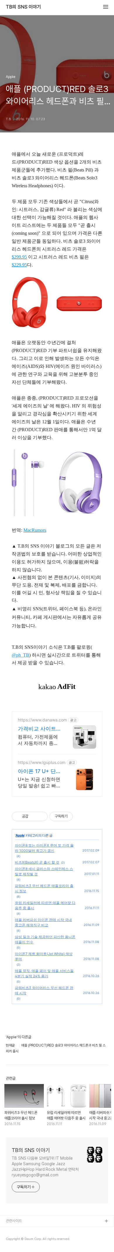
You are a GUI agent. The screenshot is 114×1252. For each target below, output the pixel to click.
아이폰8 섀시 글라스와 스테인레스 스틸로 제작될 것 (44, 871)
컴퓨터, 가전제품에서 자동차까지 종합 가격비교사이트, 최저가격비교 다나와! (38, 740)
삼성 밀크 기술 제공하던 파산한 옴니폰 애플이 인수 (45, 939)
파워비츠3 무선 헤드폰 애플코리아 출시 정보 (44, 888)
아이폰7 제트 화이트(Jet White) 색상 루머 (43, 956)
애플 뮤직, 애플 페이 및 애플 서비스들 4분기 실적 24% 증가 (44, 973)
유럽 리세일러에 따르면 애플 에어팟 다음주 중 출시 (45, 905)
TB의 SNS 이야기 (23, 7)
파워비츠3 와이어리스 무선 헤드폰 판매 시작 (44, 990)
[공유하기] (33, 816)
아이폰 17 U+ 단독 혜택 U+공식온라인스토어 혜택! (39, 771)
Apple (19, 835)
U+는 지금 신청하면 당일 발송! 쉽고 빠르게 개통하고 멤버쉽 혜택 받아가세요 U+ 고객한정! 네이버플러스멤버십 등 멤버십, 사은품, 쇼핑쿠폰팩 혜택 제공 (39, 782)
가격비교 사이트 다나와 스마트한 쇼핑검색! (37, 729)
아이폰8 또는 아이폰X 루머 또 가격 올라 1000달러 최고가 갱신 (44, 848)
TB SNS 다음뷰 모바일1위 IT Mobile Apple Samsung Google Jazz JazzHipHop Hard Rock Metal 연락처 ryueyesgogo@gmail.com (45, 1166)
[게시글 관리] (41, 816)
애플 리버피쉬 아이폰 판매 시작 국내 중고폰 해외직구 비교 (43, 922)
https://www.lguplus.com (41, 762)
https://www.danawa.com (42, 719)
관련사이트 (14, 1221)
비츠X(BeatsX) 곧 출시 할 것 (37, 862)
